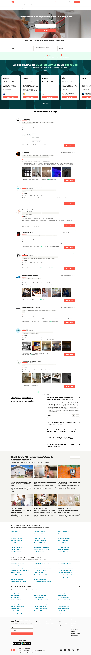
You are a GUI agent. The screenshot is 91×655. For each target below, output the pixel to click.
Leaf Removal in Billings (63, 604)
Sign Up (77, 1)
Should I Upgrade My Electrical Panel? (44, 510)
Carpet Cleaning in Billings (16, 613)
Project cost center (63, 623)
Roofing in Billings (15, 595)
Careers (72, 625)
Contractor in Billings (15, 572)
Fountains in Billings (38, 566)
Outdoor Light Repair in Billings (41, 574)
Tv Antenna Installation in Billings (18, 577)
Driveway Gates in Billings (40, 570)
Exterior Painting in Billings (40, 595)
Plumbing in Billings (15, 593)
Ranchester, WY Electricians (64, 551)
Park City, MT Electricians (16, 540)
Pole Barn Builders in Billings (17, 574)
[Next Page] (56, 392)
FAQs (60, 625)
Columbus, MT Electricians (17, 549)
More (28, 4)
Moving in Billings (38, 602)
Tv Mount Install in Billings (40, 579)
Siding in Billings (14, 602)
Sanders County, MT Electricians (41, 547)
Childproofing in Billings (63, 577)
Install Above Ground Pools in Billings (42, 581)
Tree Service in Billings (16, 599)
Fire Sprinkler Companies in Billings (42, 563)
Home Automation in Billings (17, 568)
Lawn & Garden (23, 4)
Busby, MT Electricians (63, 545)
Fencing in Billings (15, 597)
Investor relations (74, 629)
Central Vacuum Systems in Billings (42, 577)
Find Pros (45, 30)
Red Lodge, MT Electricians (40, 542)
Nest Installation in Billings (17, 579)
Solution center (62, 621)
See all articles (75, 457)
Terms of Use (21, 648)
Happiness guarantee (75, 633)
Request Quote (69, 145)
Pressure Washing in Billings (40, 613)
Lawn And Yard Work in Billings (41, 599)
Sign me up (21, 634)
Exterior (16, 4)
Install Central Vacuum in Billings (65, 568)
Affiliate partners (74, 635)
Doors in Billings (61, 593)
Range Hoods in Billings (63, 566)
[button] (26, 137)
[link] (4, 94)
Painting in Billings (62, 602)
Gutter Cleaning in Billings (63, 606)
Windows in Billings (15, 608)
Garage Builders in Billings (64, 597)
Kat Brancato (37, 508)
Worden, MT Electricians (16, 545)
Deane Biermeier (38, 479)
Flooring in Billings (62, 595)
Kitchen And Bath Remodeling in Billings (20, 570)
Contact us (73, 631)
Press (72, 627)
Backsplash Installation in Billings (18, 581)
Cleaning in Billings (15, 604)
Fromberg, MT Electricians (16, 547)
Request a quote (10, 97)
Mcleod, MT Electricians (63, 540)
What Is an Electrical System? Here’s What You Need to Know (68, 511)
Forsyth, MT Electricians (63, 549)
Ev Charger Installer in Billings (17, 566)
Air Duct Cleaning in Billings (40, 608)
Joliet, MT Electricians (16, 542)
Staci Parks (13, 508)
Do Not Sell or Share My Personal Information (36, 650)
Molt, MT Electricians (15, 531)
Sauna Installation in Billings (64, 563)
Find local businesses (39, 621)
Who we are (73, 623)
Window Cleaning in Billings (64, 599)
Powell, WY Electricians (63, 536)
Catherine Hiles (61, 479)
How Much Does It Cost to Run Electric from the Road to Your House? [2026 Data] (21, 483)
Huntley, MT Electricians (16, 536)
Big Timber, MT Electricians (64, 538)
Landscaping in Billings (39, 597)
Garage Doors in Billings (63, 613)
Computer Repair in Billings (40, 606)
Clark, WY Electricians (63, 534)
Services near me (38, 623)
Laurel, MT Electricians (16, 534)
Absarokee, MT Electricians (40, 540)
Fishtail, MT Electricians (63, 531)
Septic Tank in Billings (39, 593)
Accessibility (22, 650)
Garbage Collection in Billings (40, 604)
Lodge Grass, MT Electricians (40, 545)
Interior (12, 4)
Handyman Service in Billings (17, 606)
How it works (73, 621)
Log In (70, 1)
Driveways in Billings (39, 610)
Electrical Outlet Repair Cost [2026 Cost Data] (45, 482)
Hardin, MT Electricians (39, 538)
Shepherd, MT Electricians (16, 538)
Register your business (51, 621)
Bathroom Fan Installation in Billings (42, 568)
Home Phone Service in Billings (65, 572)
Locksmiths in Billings (63, 610)
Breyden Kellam (14, 479)
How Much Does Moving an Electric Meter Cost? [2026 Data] (69, 482)
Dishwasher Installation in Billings (65, 570)
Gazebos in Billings (38, 572)
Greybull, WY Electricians (63, 547)
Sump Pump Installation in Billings (65, 574)
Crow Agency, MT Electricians (40, 534)
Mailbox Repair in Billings (63, 608)
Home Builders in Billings (16, 610)
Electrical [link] (12, 8)
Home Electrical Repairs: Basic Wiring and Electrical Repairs (21, 511)
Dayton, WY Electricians (63, 542)
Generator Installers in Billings (17, 563)
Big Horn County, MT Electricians (41, 549)
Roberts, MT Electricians (39, 531)
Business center (49, 623)
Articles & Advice (33, 4)
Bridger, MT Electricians (16, 551)
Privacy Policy (27, 648)
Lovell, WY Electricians (39, 551)
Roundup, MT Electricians (40, 536)
